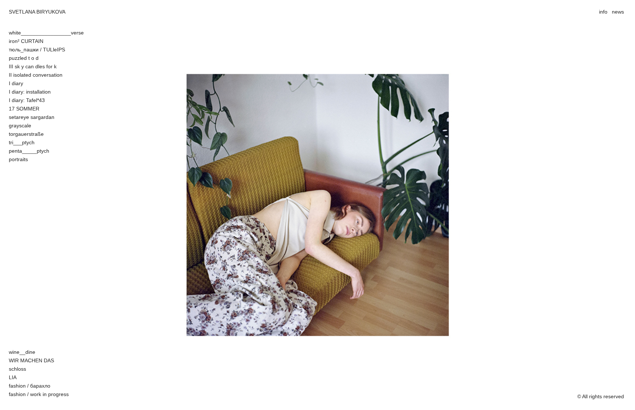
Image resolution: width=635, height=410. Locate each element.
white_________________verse (46, 33)
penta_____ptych (29, 151)
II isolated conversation (35, 75)
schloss (17, 369)
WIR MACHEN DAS (31, 360)
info (603, 12)
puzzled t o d (24, 58)
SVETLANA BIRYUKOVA (37, 12)
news (618, 12)
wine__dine (22, 352)
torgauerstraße (26, 134)
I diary (16, 83)
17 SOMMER (24, 109)
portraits (18, 159)
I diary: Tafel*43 (27, 100)
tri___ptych (22, 142)
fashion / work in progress (39, 394)
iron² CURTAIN (26, 41)
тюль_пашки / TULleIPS (37, 49)
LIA (13, 377)
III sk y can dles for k (33, 66)
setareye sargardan (31, 117)
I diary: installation (30, 92)
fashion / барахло (29, 386)
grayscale (20, 125)
